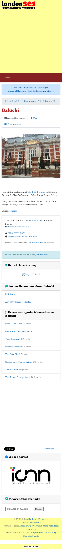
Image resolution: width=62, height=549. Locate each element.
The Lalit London (36, 192)
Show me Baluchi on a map (18, 227)
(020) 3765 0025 (16, 233)
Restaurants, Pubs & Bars (37, 101)
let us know (42, 255)
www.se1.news (31, 547)
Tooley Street (36, 220)
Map (35, 118)
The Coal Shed (12, 354)
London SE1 (13, 101)
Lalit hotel (10, 294)
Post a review (14, 124)
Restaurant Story (14, 331)
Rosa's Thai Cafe (13, 324)
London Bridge (35, 243)
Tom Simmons (12, 339)
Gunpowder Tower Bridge (19, 362)
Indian (14, 211)
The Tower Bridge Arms (17, 377)
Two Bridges (11, 370)
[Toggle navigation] (7, 77)
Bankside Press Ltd (38, 519)
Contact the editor (31, 523)
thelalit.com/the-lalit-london (22, 237)
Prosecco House (13, 347)
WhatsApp (48, 449)
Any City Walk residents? (18, 302)
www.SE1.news (17, 91)
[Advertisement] (31, 41)
